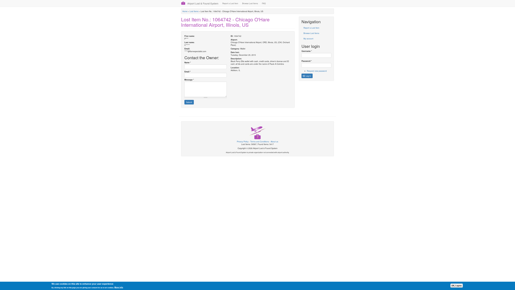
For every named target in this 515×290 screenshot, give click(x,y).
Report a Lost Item (230, 3)
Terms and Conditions (259, 141)
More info (118, 287)
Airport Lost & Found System (202, 3)
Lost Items (194, 11)
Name (187, 62)
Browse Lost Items (250, 3)
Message (189, 79)
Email (187, 71)
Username (306, 51)
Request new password (317, 71)
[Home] (184, 3)
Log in (308, 76)
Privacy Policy (243, 141)
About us (274, 141)
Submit (189, 102)
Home (184, 11)
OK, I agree (457, 285)
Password (306, 61)
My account (308, 38)
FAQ (264, 3)
